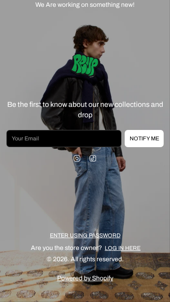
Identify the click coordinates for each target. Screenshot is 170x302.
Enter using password (85, 235)
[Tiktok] (93, 158)
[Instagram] (77, 158)
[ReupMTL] (85, 66)
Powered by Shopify (85, 278)
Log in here (123, 248)
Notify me (144, 138)
